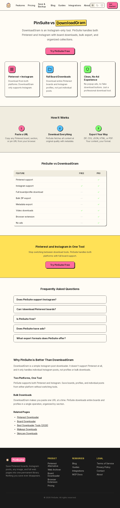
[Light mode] (92, 5)
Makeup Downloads (27, 429)
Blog (53, 5)
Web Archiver (54, 469)
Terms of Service (105, 463)
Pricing (31, 5)
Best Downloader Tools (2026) (32, 425)
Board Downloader (26, 421)
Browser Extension (52, 480)
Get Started (112, 5)
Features (20, 5)
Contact (100, 471)
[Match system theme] (102, 5)
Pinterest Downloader (28, 417)
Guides (62, 5)
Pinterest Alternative (53, 464)
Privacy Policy (103, 467)
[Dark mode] (97, 5)
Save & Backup (42, 5)
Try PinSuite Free (60, 51)
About (87, 5)
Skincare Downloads (27, 433)
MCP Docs (77, 474)
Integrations (74, 5)
